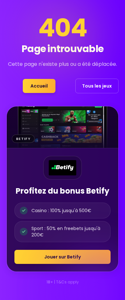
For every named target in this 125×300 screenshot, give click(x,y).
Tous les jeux (97, 86)
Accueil (39, 86)
